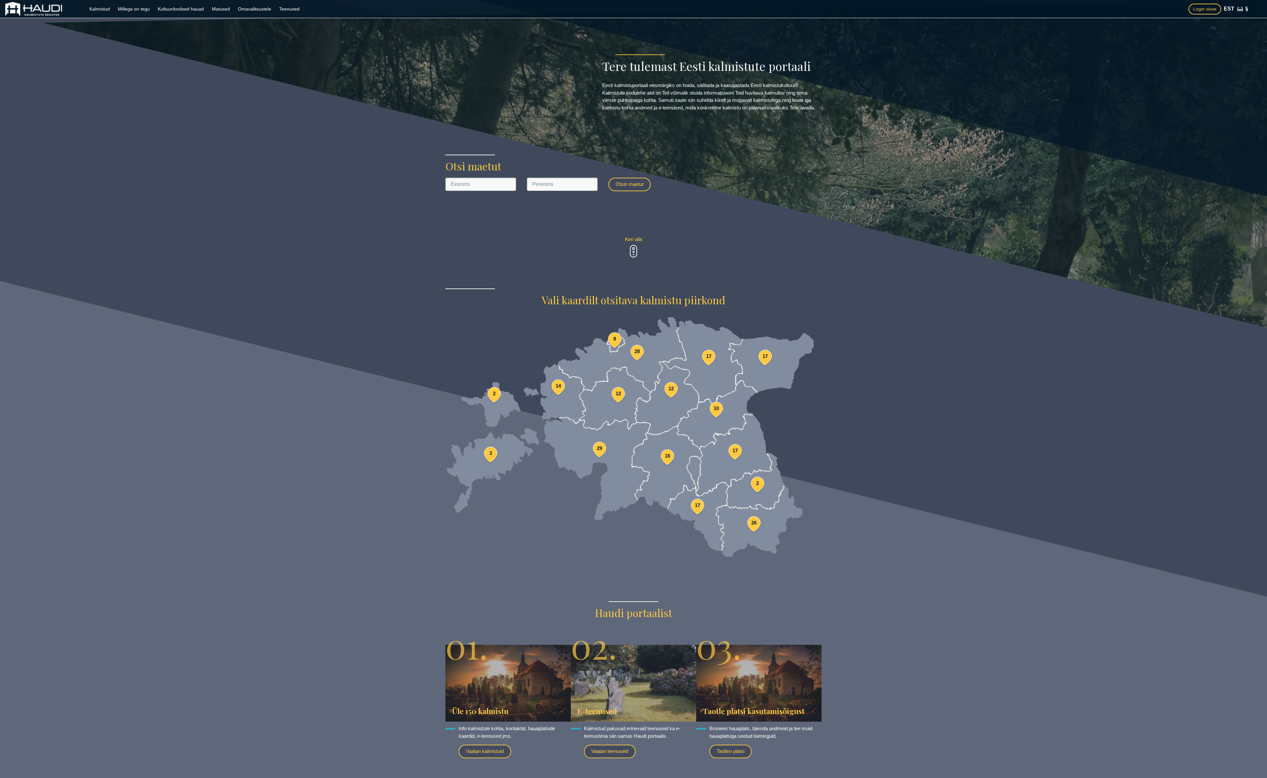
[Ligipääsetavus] (1240, 9)
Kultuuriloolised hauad (181, 9)
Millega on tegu (134, 9)
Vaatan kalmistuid (485, 751)
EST (1229, 9)
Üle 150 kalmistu (480, 711)
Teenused (289, 9)
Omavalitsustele (254, 9)
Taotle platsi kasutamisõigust (753, 711)
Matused (221, 9)
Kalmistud (99, 9)
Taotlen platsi (730, 751)
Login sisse (1205, 9)
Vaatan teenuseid (609, 751)
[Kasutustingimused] (1247, 9)
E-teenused (597, 711)
